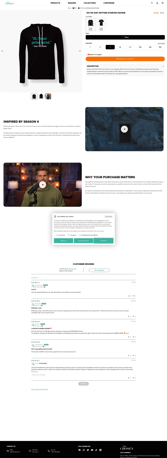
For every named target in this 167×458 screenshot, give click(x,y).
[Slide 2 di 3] (41, 96)
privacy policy (100, 231)
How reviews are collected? (39, 389)
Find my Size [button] (161, 43)
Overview (109, 216)
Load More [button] (83, 384)
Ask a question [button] (99, 270)
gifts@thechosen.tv (15, 452)
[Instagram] (83, 450)
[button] (129, 296)
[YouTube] (92, 450)
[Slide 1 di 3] (34, 96)
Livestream (109, 3)
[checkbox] (59, 235)
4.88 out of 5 (72, 269)
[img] (35, 282)
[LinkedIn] (100, 450)
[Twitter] (88, 450)
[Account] (157, 3)
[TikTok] (96, 450)
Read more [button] (34, 371)
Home (69, 8)
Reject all (63, 241)
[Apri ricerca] (152, 3)
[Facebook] (79, 450)
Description (93, 66)
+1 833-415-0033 (55, 452)
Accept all (103, 241)
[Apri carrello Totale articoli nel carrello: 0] (163, 3)
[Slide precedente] (2, 51)
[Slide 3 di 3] (48, 96)
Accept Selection (83, 241)
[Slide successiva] (80, 51)
